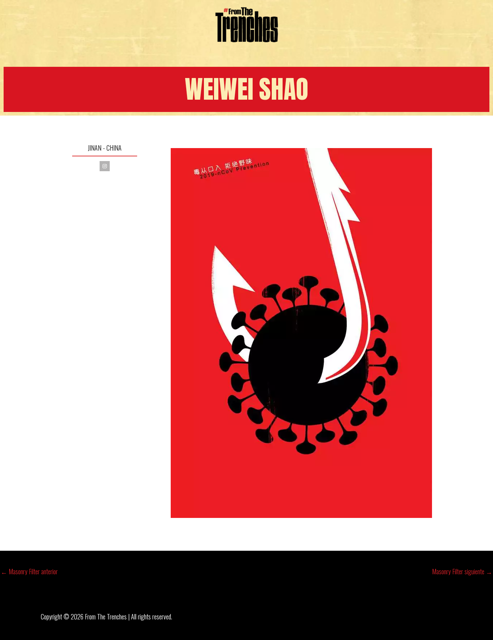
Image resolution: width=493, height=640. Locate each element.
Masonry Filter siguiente (462, 571)
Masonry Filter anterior (29, 571)
